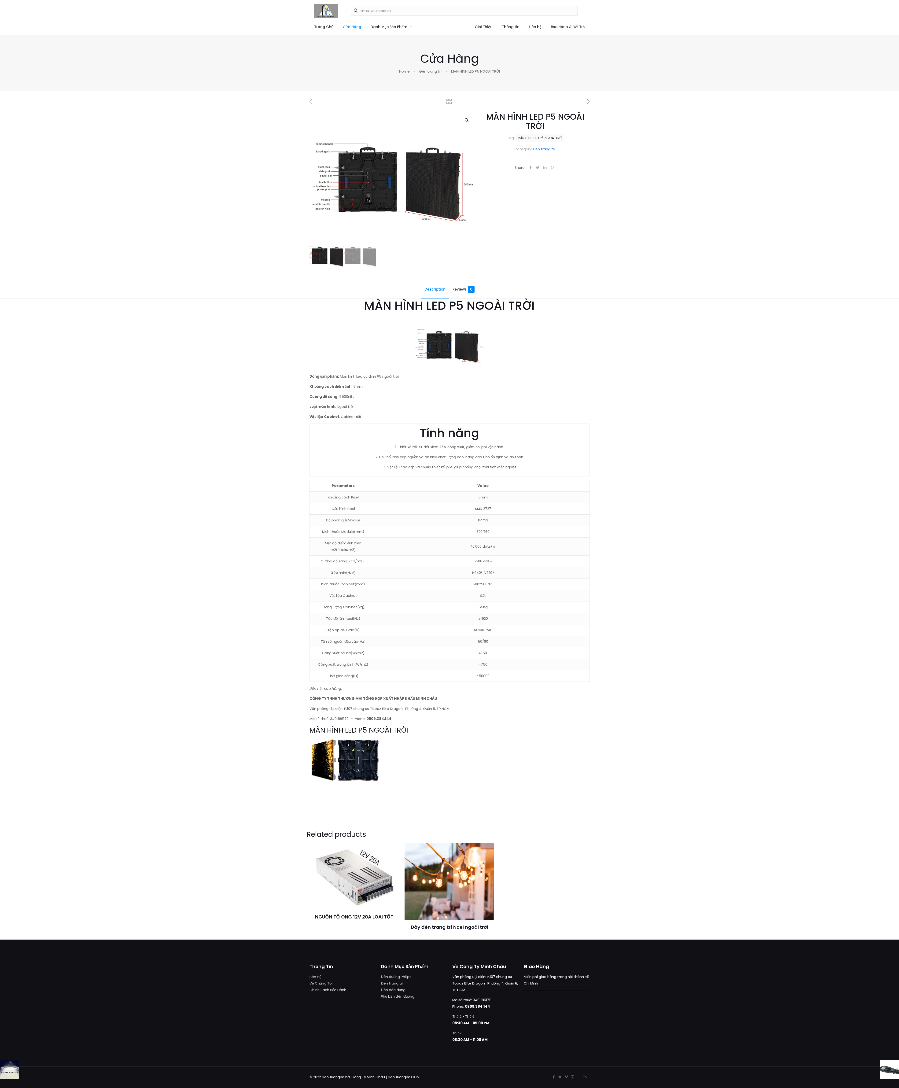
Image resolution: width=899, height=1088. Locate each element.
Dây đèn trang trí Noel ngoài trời (449, 927)
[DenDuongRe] (326, 10)
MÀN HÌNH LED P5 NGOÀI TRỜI (540, 138)
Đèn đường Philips (396, 976)
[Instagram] (572, 1076)
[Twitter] (559, 1076)
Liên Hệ (315, 976)
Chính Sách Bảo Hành (327, 989)
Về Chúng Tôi (320, 983)
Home (404, 71)
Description (435, 289)
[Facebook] (553, 1076)
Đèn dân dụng (393, 989)
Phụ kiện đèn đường (397, 996)
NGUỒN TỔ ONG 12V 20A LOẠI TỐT (354, 917)
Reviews (462, 289)
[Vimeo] (566, 1076)
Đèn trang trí (430, 71)
